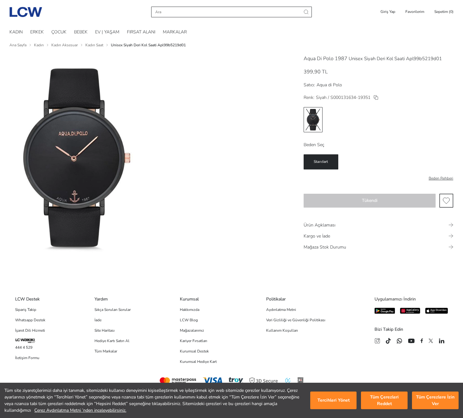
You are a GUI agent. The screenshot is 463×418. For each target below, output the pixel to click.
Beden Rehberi (441, 178)
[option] (313, 119)
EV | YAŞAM (107, 32)
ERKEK (37, 32)
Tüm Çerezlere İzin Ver (435, 400)
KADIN (16, 32)
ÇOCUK (58, 32)
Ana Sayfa (17, 45)
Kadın (39, 45)
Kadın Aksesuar (64, 45)
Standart (321, 161)
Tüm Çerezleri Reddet (384, 400)
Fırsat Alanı (141, 32)
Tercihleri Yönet (333, 401)
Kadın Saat (94, 45)
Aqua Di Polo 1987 (325, 58)
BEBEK (81, 32)
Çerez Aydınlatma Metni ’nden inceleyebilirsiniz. (80, 410)
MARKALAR (175, 32)
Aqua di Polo (329, 85)
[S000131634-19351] (376, 97)
